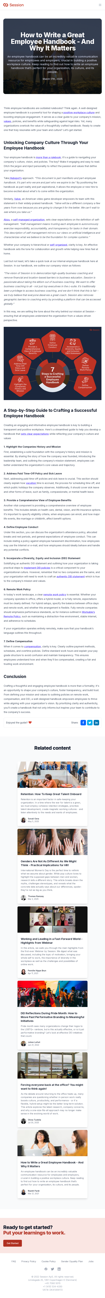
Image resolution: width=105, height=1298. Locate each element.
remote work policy (54, 594)
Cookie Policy (49, 1261)
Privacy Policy (28, 1261)
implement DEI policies (37, 567)
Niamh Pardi (34, 1191)
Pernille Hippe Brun (37, 970)
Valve (17, 198)
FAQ (13, 1261)
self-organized (58, 244)
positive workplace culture (79, 112)
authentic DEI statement (71, 576)
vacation (31, 483)
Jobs (91, 1261)
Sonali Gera (33, 818)
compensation (32, 646)
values (7, 121)
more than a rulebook (48, 157)
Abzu (7, 219)
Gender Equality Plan (72, 1261)
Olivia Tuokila (34, 1120)
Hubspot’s (15, 178)
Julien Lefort (34, 1042)
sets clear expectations (35, 433)
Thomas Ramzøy (36, 896)
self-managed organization (29, 219)
